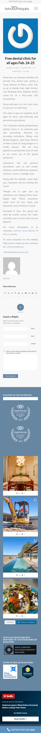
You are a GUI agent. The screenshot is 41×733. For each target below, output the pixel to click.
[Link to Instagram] (36, 293)
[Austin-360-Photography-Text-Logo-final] (17, 8)
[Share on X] (8, 293)
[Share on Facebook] (5, 293)
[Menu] (35, 8)
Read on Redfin (20, 719)
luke (27, 71)
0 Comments (26, 68)
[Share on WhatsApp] (12, 293)
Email (33, 336)
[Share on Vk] (25, 293)
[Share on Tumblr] (22, 293)
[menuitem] (35, 8)
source (6, 278)
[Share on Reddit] (29, 293)
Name (33, 328)
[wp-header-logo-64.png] (20, 35)
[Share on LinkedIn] (18, 293)
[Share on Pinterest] (15, 293)
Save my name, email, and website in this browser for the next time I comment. (21, 352)
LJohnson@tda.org (14, 247)
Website (33, 343)
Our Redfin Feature (20, 713)
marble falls (16, 71)
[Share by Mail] (32, 293)
